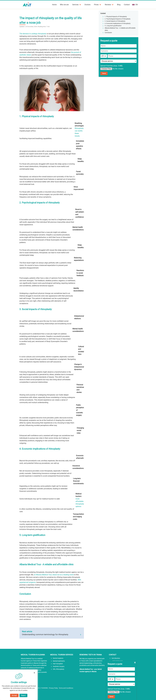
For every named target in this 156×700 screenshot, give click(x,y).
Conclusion (108, 32)
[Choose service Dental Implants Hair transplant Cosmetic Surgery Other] (118, 61)
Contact (127, 5)
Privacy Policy (53, 688)
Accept (14, 695)
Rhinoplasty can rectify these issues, (79, 132)
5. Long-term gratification (113, 26)
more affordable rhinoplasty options (80, 502)
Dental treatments (59, 661)
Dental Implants (58, 658)
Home (54, 5)
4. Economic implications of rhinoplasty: (118, 23)
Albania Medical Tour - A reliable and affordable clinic (120, 29)
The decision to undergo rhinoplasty (32, 34)
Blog (118, 5)
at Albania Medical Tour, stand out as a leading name (54, 575)
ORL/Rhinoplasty (58, 669)
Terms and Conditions (66, 688)
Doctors (87, 5)
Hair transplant (58, 664)
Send (104, 73)
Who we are (64, 5)
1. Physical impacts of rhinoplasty (116, 16)
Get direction (116, 658)
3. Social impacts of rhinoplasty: (115, 21)
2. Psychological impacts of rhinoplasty (117, 19)
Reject (23, 695)
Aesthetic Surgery (58, 666)
